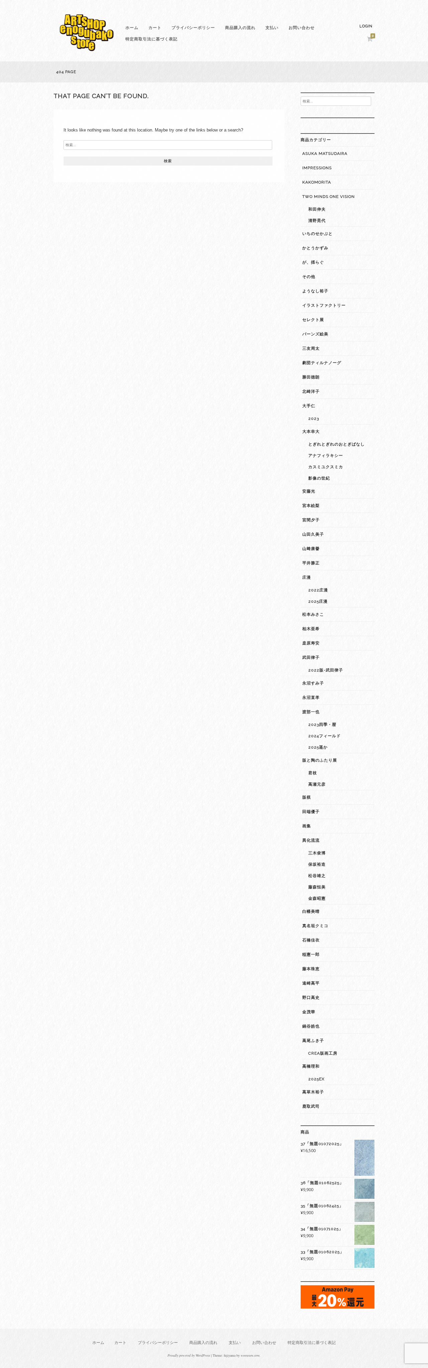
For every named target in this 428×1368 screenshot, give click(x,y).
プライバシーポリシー (193, 27)
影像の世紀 (319, 478)
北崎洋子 (311, 391)
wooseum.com (250, 1355)
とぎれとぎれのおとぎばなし (336, 444)
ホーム (131, 27)
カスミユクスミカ (325, 467)
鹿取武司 (311, 1106)
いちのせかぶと (317, 233)
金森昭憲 (317, 898)
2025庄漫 (318, 601)
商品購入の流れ (240, 27)
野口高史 (311, 997)
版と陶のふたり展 (319, 760)
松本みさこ (313, 614)
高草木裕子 (313, 1092)
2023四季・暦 (322, 724)
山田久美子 (313, 534)
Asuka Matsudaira (324, 153)
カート (155, 27)
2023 (313, 418)
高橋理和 (311, 1066)
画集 (306, 826)
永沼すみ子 (313, 683)
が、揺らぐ (313, 262)
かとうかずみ (315, 248)
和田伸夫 (317, 209)
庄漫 (306, 577)
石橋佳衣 (311, 940)
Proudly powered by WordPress (189, 1355)
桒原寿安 (311, 643)
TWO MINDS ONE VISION (328, 196)
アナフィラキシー (325, 455)
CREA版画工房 (322, 1053)
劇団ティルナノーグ (321, 362)
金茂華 (308, 1012)
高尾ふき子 (313, 1040)
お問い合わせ (302, 27)
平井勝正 (311, 563)
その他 (308, 276)
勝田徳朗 (311, 377)
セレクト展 (313, 319)
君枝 (312, 773)
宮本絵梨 (311, 505)
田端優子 (311, 811)
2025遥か (318, 747)
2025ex (316, 1079)
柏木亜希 (311, 628)
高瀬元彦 (317, 784)
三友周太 (311, 348)
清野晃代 (317, 220)
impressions (317, 168)
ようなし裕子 (315, 291)
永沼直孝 (311, 697)
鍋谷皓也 (311, 1026)
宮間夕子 (311, 520)
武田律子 (311, 657)
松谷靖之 (317, 875)
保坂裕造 (317, 864)
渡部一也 (311, 712)
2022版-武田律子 (325, 670)
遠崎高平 (311, 983)
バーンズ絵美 (315, 334)
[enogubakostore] (87, 53)
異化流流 (311, 840)
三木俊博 (317, 853)
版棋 (306, 797)
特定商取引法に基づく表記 (151, 39)
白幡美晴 (311, 911)
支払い (272, 27)
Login (365, 26)
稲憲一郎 (311, 954)
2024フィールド (324, 736)
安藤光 (308, 491)
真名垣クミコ (315, 925)
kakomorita (316, 182)
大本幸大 (311, 431)
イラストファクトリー (324, 305)
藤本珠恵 (311, 969)
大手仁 (308, 405)
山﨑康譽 (311, 548)
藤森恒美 (317, 887)
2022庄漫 (318, 590)
